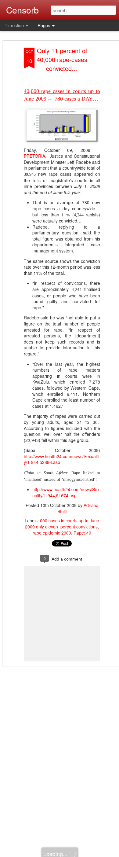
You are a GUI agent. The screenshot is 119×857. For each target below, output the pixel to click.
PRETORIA (34, 156)
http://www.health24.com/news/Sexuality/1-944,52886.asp (61, 459)
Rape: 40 (82, 533)
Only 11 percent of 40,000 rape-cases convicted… (62, 59)
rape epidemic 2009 (52, 533)
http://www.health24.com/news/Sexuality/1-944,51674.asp (65, 492)
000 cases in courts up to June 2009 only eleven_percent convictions (62, 523)
